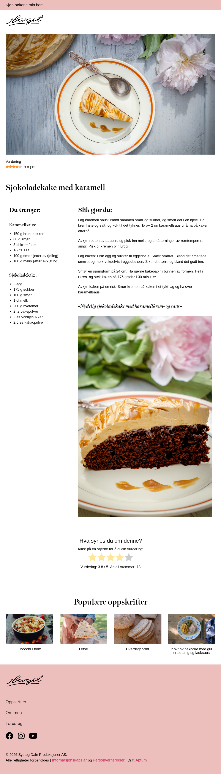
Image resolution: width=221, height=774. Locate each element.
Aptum (141, 760)
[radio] (92, 558)
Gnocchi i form (29, 649)
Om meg (14, 712)
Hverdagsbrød (137, 649)
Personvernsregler (109, 760)
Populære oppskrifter (110, 602)
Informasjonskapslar (69, 760)
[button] (214, 21)
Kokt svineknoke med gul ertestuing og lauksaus (191, 651)
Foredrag (14, 723)
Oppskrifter (16, 701)
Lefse (83, 649)
